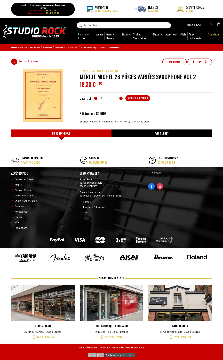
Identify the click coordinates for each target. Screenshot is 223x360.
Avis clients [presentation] (162, 133)
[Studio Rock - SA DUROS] (34, 31)
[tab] (61, 133)
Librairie (126, 34)
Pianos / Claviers (110, 36)
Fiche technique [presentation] (61, 133)
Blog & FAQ (194, 24)
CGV (85, 212)
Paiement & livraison (94, 207)
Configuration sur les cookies (120, 355)
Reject (100, 355)
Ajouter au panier (137, 98)
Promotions (213, 34)
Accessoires (172, 34)
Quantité (85, 98)
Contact (87, 201)
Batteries (158, 34)
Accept (91, 355)
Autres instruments (195, 36)
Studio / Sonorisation (139, 36)
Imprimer (174, 62)
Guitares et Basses (83, 36)
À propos (156, 172)
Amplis (99, 34)
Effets (183, 34)
